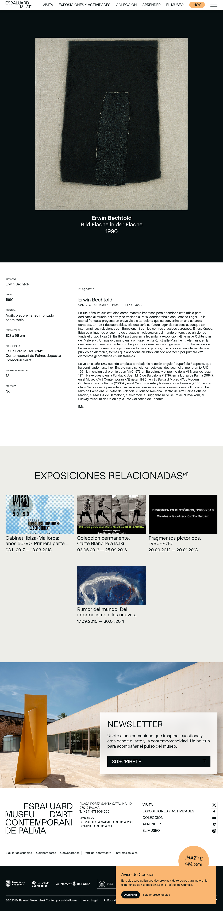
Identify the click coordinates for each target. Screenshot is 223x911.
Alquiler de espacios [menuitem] (19, 853)
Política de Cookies (179, 884)
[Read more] (40, 525)
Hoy (197, 5)
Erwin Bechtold (18, 284)
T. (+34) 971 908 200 (94, 811)
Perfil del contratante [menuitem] (97, 853)
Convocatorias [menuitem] (69, 853)
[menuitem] (48, 5)
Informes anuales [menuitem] (126, 853)
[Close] (210, 872)
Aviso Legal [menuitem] (90, 900)
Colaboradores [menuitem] (46, 853)
